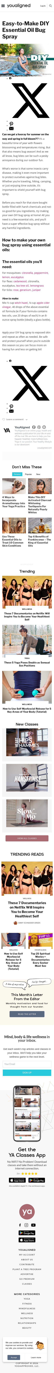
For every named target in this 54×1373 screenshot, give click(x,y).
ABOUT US (27, 1259)
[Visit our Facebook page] (20, 1225)
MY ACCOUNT (27, 1255)
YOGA (27, 1299)
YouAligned (22, 427)
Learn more (36, 1357)
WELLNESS (27, 1313)
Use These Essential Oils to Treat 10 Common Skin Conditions (12, 541)
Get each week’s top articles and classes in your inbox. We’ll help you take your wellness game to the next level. (27, 1053)
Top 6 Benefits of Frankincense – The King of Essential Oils (39, 541)
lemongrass (37, 285)
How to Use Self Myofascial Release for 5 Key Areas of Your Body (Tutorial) (27, 708)
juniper (36, 290)
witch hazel (21, 302)
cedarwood (20, 281)
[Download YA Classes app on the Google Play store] (36, 1180)
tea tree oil (22, 285)
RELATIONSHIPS (27, 1323)
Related (17, 474)
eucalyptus (17, 277)
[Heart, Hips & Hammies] (27, 744)
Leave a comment (15, 419)
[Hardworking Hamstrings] (27, 780)
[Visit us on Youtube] (33, 1225)
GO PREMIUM (27, 1279)
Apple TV (24, 1186)
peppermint (41, 272)
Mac (30, 1186)
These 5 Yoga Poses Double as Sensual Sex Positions (27, 662)
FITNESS (27, 1303)
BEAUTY (27, 1328)
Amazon (38, 1186)
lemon (6, 277)
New (38, 474)
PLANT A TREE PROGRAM (27, 1269)
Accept (14, 1357)
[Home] (27, 1212)
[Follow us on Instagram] (26, 1225)
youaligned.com (44, 448)
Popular (28, 474)
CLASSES (27, 1284)
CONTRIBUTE (27, 1264)
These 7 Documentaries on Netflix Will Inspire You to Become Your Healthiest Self (27, 614)
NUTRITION (27, 1318)
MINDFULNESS (27, 1308)
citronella (27, 272)
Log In (43, 6)
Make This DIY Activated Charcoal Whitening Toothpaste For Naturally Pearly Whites (39, 505)
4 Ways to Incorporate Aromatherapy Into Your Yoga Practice (13, 502)
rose (15, 290)
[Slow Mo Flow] (27, 815)
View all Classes (27, 838)
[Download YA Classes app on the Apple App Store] (17, 1180)
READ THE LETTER (27, 1014)
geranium (25, 290)
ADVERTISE (27, 1274)
